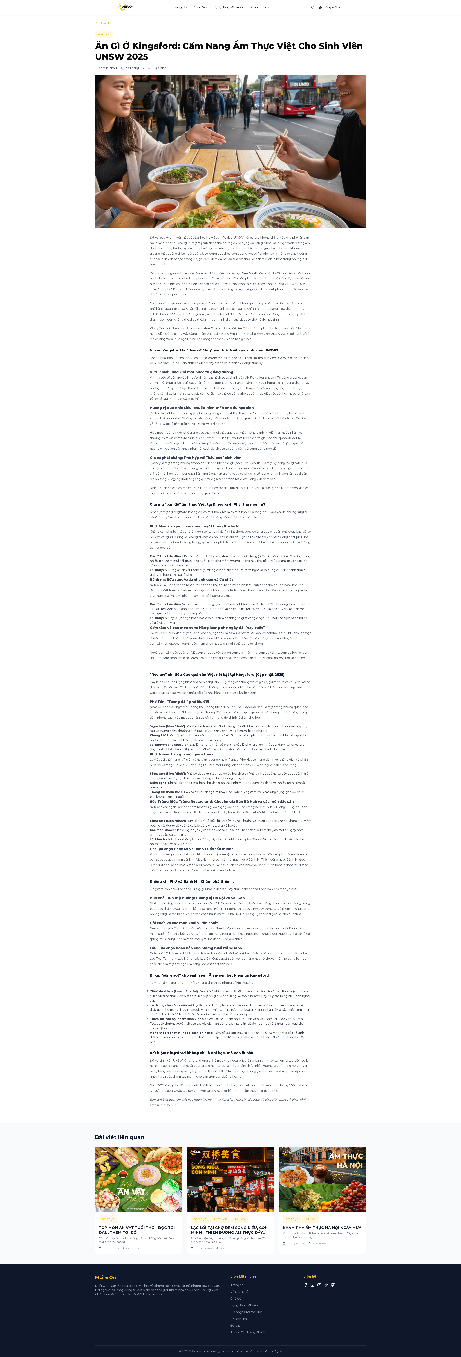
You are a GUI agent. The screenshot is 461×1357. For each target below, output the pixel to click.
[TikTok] (326, 1285)
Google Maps (159, 693)
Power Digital (273, 1351)
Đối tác (235, 1325)
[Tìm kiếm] (313, 7)
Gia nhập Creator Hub (246, 1312)
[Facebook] (306, 1285)
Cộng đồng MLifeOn (228, 7)
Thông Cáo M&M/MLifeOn (249, 1332)
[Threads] (333, 1285)
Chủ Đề (199, 7)
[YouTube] (319, 1285)
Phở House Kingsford (241, 792)
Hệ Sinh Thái (258, 7)
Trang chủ (180, 7)
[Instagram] (312, 1285)
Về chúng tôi (239, 1291)
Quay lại (105, 23)
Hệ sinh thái (238, 1319)
